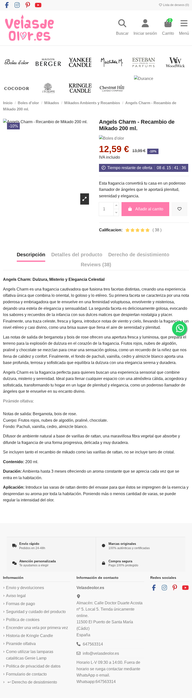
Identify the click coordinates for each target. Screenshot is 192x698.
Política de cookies (23, 620)
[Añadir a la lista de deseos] (180, 209)
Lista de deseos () (175, 5)
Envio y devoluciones (25, 588)
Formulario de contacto (26, 674)
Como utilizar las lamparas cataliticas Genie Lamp (29, 655)
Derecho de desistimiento (32, 682)
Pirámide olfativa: (18, 401)
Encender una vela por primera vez (37, 628)
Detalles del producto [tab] (76, 254)
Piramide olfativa (21, 644)
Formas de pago (20, 604)
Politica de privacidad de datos (33, 666)
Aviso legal (16, 596)
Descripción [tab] (31, 254)
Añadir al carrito (149, 209)
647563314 (93, 644)
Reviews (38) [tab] (96, 264)
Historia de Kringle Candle (29, 636)
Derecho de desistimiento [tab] (138, 254)
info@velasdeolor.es (101, 653)
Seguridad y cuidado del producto (36, 612)
